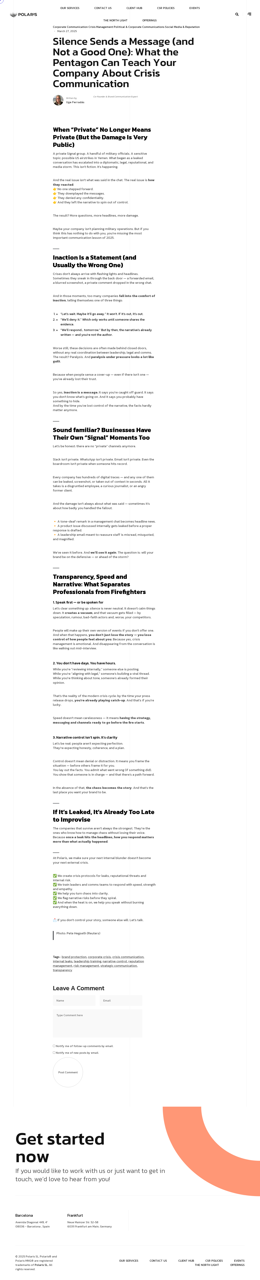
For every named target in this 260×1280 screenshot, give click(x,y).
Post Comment (68, 1072)
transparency (62, 970)
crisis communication (128, 956)
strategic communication (118, 965)
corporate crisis (99, 956)
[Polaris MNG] (23, 14)
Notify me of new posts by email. (77, 1053)
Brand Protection (74, 956)
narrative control (115, 961)
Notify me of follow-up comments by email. (84, 1046)
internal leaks (63, 961)
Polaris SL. (42, 1265)
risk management (86, 965)
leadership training (87, 961)
